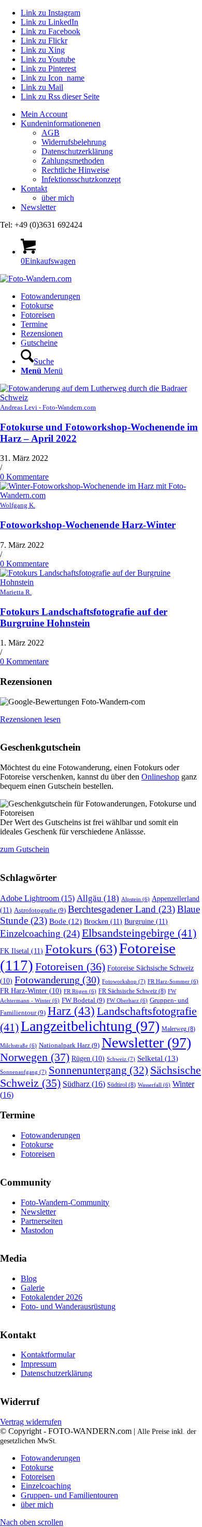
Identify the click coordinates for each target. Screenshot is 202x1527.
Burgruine (146, 921)
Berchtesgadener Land (121, 909)
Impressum (38, 1363)
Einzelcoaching (40, 933)
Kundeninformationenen (60, 123)
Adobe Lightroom (37, 898)
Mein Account (44, 114)
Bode (65, 921)
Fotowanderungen (50, 1135)
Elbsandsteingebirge (139, 932)
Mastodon (37, 1230)
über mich (57, 197)
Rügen (88, 1058)
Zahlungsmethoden (72, 160)
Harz (71, 1011)
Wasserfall (154, 1085)
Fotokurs (81, 948)
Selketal (157, 1058)
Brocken (103, 921)
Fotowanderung (57, 979)
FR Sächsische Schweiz (132, 991)
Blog (29, 1278)
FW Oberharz (127, 1001)
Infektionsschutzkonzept (81, 179)
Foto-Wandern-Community (65, 1202)
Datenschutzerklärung (77, 151)
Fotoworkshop (124, 981)
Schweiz (121, 1059)
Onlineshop (160, 776)
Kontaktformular (48, 1354)
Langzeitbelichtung (90, 1026)
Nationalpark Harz (69, 1045)
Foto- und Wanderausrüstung (68, 1306)
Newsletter (38, 207)
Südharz (84, 1084)
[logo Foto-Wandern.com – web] (35, 278)
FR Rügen (80, 991)
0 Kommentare (24, 476)
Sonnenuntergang (98, 1070)
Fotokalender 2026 (51, 1297)
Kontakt (34, 188)
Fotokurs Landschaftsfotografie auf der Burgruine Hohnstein (83, 617)
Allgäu (98, 898)
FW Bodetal (83, 1000)
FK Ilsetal (21, 951)
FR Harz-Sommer (173, 981)
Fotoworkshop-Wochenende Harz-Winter (88, 524)
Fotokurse (37, 1144)
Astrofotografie (40, 910)
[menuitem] (111, 114)
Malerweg (178, 1028)
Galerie (33, 1287)
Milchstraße (18, 1046)
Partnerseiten (42, 1221)
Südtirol (121, 1084)
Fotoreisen (70, 967)
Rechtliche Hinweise (75, 170)
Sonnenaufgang (23, 1072)
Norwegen (34, 1057)
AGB (50, 132)
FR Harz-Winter (31, 991)
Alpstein (135, 899)
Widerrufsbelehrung (73, 142)
